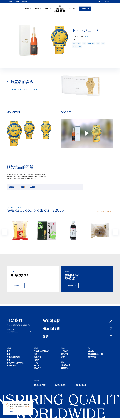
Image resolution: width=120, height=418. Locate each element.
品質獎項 (47, 8)
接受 (11, 411)
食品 (74, 43)
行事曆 (10, 1)
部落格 (90, 348)
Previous (4, 232)
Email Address (11, 329)
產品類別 (37, 8)
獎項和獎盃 (65, 365)
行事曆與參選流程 (41, 351)
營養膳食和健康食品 (15, 362)
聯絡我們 (70, 286)
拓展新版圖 (51, 329)
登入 (100, 1)
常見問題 (92, 357)
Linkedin (60, 385)
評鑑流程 (11, 187)
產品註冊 (71, 8)
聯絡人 (17, 1)
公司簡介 (65, 351)
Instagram (40, 385)
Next (115, 232)
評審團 (22, 187)
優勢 (36, 354)
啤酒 (8, 354)
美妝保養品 (11, 365)
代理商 (37, 360)
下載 (36, 362)
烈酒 (8, 360)
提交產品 (84, 8)
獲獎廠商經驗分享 (95, 354)
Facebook (80, 385)
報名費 (37, 365)
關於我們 (27, 8)
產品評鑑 (65, 354)
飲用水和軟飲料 (13, 357)
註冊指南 (16, 286)
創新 (46, 336)
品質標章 (32, 187)
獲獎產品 (65, 368)
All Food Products (104, 211)
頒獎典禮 (37, 357)
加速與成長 (51, 321)
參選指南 (24, 1)
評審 (63, 357)
